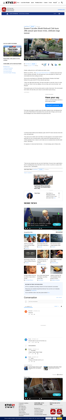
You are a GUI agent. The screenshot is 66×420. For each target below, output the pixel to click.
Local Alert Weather (25, 2)
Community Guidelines (23, 403)
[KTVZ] (11, 3)
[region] (43, 336)
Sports (32, 2)
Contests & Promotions (8, 68)
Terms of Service (22, 412)
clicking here (33, 290)
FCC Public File (22, 409)
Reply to (31, 350)
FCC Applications (22, 407)
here (54, 197)
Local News (35, 169)
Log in (57, 297)
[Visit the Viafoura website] (60, 374)
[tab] (28, 306)
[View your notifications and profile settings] (61, 306)
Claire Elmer (27, 63)
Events (50, 2)
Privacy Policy (22, 410)
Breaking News (6, 66)
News (18, 2)
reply (29, 314)
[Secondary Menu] (5, 2)
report (60, 314)
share (58, 314)
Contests (46, 2)
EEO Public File (22, 406)
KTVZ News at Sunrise (24, 13)
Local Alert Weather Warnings (9, 72)
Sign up (60, 297)
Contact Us (21, 404)
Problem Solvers (38, 2)
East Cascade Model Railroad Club (43, 72)
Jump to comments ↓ (28, 172)
